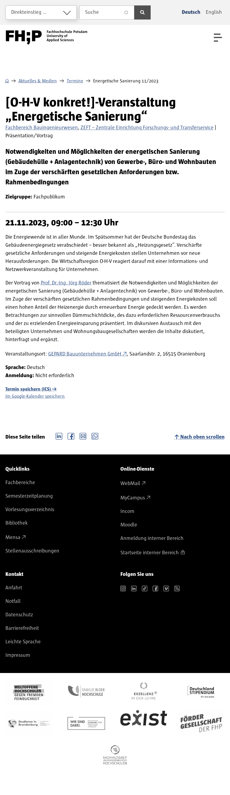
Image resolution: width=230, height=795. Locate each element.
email (83, 435)
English (214, 12)
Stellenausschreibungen (32, 551)
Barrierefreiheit (22, 628)
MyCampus (132, 498)
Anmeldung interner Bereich (152, 538)
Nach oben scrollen (202, 437)
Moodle (128, 525)
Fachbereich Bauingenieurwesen (41, 127)
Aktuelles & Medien (38, 81)
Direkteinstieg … (29, 12)
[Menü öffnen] (218, 37)
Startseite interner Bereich (149, 552)
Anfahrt (13, 588)
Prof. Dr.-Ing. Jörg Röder (66, 283)
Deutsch (191, 12)
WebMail (130, 483)
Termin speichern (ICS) (28, 389)
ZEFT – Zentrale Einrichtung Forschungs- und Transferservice (147, 127)
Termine (75, 81)
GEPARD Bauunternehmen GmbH (84, 354)
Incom (127, 511)
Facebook (71, 435)
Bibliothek (16, 523)
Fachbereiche (20, 482)
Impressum (17, 655)
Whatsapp (95, 435)
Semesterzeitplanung (29, 496)
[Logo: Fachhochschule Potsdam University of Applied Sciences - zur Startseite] (46, 37)
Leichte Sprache (23, 642)
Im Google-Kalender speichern (35, 396)
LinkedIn (59, 435)
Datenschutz (19, 615)
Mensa (12, 537)
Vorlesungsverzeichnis (29, 509)
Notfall (13, 601)
